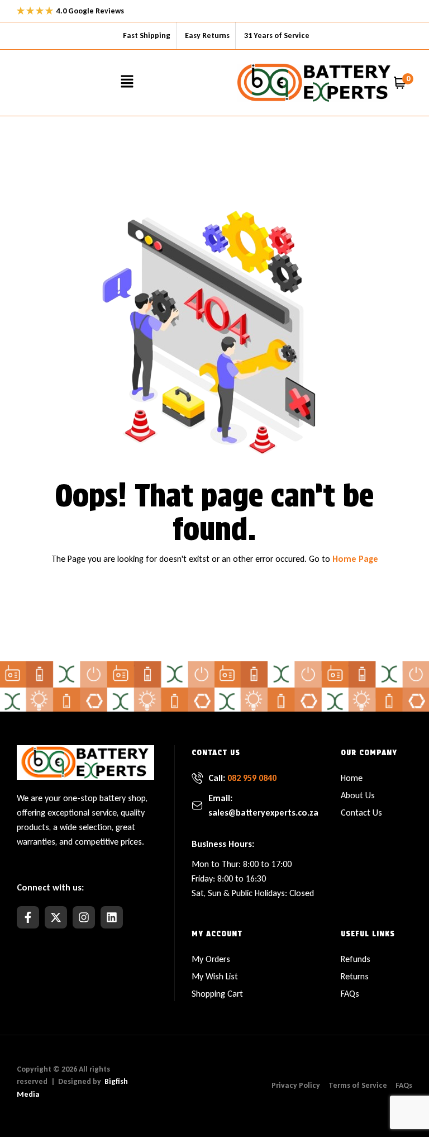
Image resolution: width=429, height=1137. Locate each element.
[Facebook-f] (28, 917)
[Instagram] (84, 917)
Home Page (355, 558)
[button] (127, 82)
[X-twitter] (56, 917)
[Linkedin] (112, 917)
